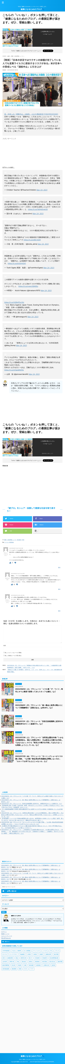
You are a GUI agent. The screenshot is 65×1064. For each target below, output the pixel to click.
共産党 (35, 954)
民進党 (19, 965)
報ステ (30, 958)
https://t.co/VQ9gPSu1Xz (14, 302)
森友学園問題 (5, 965)
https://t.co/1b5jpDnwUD (38, 209)
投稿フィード (5, 934)
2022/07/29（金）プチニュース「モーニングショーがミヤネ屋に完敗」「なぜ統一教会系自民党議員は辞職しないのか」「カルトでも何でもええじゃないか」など (39, 758)
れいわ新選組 (27, 950)
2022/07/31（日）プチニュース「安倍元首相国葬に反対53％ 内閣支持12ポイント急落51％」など (31, 803)
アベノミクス (36, 950)
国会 (17, 958)
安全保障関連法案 (54, 958)
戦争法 (30, 961)
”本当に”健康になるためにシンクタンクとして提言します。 (32, 1059)
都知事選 (14, 969)
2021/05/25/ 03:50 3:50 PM (17, 595)
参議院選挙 (10, 958)
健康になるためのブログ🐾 (32, 9)
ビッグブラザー (13, 954)
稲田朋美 (38, 965)
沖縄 (25, 965)
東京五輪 (44, 961)
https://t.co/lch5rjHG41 (17, 263)
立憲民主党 (46, 965)
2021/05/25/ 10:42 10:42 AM (16, 548)
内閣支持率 (48, 954)
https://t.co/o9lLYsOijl (32, 240)
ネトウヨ (4, 954)
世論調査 (22, 954)
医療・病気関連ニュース (10, 539)
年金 (18, 961)
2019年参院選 (5, 950)
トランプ (57, 950)
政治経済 (19, 539)
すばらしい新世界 (16, 950)
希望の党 (12, 961)
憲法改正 (24, 961)
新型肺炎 (11, 542)
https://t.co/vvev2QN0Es (28, 286)
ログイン (4, 932)
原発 (3, 958)
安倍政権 (37, 958)
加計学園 (56, 954)
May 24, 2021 (42, 190)
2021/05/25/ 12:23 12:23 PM (17, 573)
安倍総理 (44, 958)
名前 (4, 645)
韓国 (20, 969)
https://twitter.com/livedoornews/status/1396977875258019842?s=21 (30, 577)
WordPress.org (6, 938)
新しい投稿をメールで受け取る (13, 655)
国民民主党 (23, 958)
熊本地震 (31, 965)
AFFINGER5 (51, 1061)
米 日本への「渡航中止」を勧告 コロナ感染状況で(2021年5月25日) (31, 114)
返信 (59, 567)
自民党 (53, 965)
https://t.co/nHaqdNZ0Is (14, 370)
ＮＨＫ (25, 969)
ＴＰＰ (31, 969)
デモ (51, 950)
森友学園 (60, 961)
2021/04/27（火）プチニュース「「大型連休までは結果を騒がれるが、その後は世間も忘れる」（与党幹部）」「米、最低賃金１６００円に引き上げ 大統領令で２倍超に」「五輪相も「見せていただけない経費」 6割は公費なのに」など (32, 831)
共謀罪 (41, 954)
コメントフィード (6, 936)
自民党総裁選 (5, 969)
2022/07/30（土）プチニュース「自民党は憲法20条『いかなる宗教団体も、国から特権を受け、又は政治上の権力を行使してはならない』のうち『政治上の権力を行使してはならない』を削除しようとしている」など (32, 814)
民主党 (13, 965)
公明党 (29, 954)
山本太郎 (4, 961)
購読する (6, 941)
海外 (23, 539)
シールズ (45, 950)
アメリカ (6, 542)
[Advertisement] (32, 152)
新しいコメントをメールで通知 (13, 652)
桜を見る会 (52, 961)
